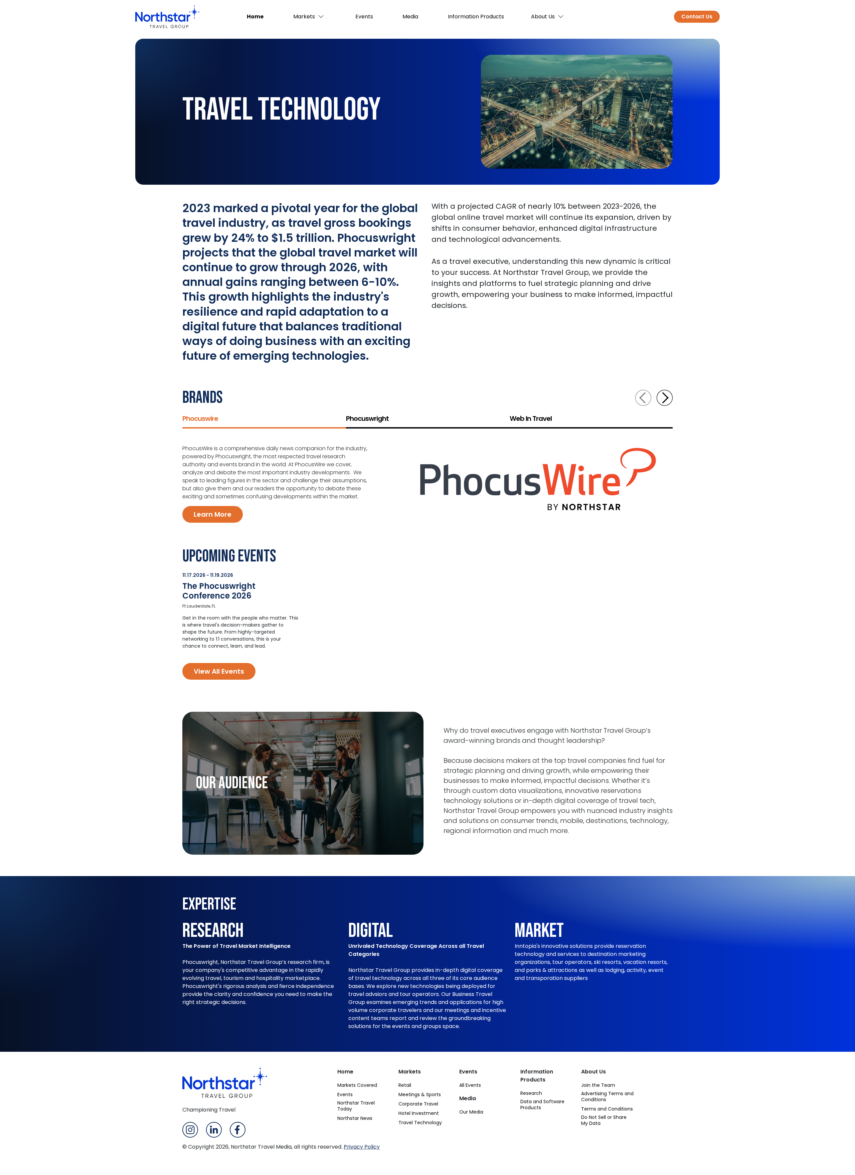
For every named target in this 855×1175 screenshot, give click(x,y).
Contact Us (696, 16)
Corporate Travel (418, 1104)
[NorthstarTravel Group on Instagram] (190, 1129)
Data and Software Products (542, 1105)
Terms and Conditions (607, 1109)
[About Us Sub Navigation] (561, 16)
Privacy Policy (362, 1147)
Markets (304, 16)
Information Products (476, 16)
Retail (404, 1085)
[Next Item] (665, 398)
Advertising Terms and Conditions (607, 1096)
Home (255, 16)
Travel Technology (420, 1123)
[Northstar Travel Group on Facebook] (237, 1129)
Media (410, 16)
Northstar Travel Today (356, 1106)
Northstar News (354, 1118)
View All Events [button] (219, 671)
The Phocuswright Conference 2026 (218, 590)
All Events (470, 1085)
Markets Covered (357, 1085)
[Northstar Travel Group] (167, 16)
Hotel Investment (418, 1113)
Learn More (212, 514)
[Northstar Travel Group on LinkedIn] (214, 1129)
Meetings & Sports (419, 1095)
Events (364, 16)
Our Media (471, 1112)
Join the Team (598, 1085)
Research (531, 1093)
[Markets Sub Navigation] (322, 16)
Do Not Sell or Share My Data (604, 1120)
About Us (543, 16)
